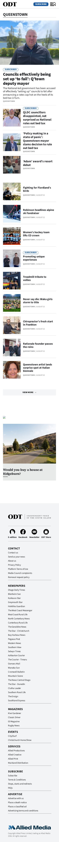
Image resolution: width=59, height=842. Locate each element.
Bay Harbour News (16, 635)
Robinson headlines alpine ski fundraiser (38, 211)
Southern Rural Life (17, 692)
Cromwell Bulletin (16, 671)
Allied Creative (14, 754)
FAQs (10, 788)
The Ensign (13, 696)
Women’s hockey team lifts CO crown (36, 233)
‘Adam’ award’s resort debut (37, 163)
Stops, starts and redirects (20, 783)
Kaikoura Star (14, 598)
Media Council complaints (20, 573)
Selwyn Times (14, 651)
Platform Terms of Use (18, 569)
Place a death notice (17, 802)
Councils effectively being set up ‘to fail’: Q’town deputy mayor (27, 78)
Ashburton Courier (16, 655)
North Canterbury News (19, 618)
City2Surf (12, 736)
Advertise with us (15, 798)
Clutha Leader (14, 688)
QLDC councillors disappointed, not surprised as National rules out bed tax (37, 117)
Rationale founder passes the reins (38, 345)
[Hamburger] (53, 4)
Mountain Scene (15, 676)
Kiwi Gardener (14, 713)
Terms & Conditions (17, 779)
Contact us (13, 552)
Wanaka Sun (14, 667)
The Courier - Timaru (17, 659)
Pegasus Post (14, 639)
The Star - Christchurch (18, 631)
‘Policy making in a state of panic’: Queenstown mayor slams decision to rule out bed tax (37, 140)
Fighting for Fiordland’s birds (37, 189)
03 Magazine (13, 721)
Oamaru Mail (14, 663)
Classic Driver (14, 717)
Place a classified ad (17, 806)
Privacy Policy (14, 565)
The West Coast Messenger (20, 610)
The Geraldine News (17, 626)
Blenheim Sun (14, 594)
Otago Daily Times (16, 590)
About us (12, 560)
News (5, 476)
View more (28, 392)
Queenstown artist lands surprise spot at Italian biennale (37, 368)
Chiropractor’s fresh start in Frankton (38, 323)
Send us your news (16, 556)
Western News (14, 643)
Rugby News (14, 725)
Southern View (14, 647)
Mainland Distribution (18, 762)
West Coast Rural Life (17, 614)
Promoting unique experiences (34, 258)
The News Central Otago (19, 680)
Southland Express (16, 700)
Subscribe (41, 4)
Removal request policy (18, 577)
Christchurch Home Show (19, 740)
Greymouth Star (15, 602)
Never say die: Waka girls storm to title (37, 300)
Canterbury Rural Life (18, 622)
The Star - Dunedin (16, 684)
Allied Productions (16, 750)
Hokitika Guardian (16, 606)
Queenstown (9, 101)
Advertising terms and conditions (23, 810)
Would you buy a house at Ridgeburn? (23, 471)
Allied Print (13, 758)
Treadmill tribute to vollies (34, 278)
